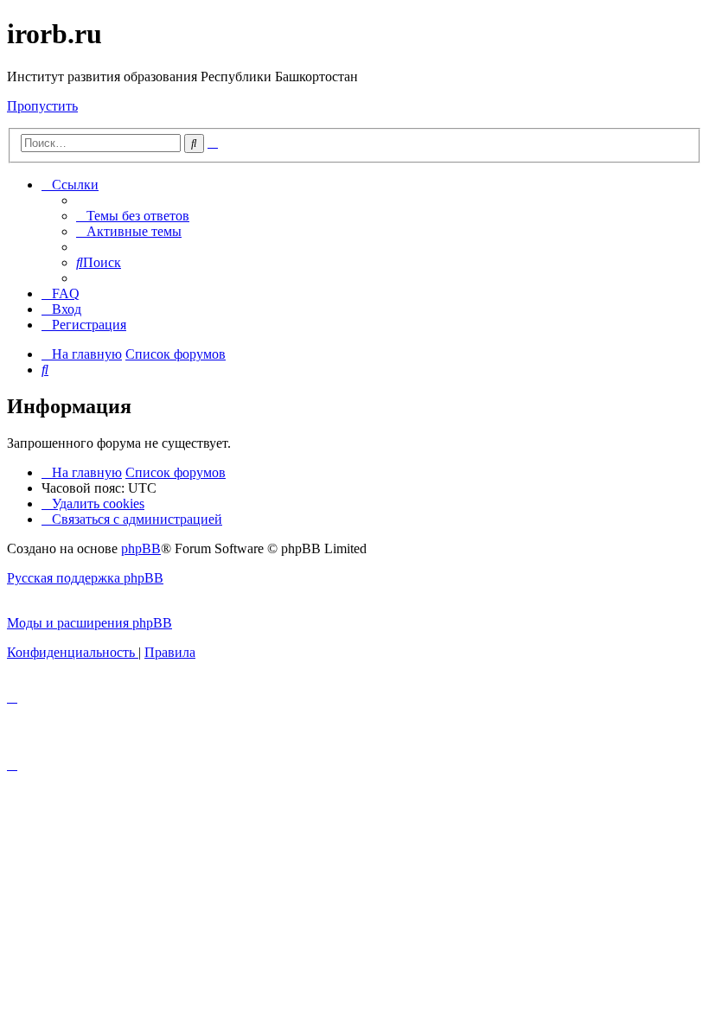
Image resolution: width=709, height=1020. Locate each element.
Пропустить (42, 106)
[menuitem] (132, 215)
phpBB (141, 548)
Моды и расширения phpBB (89, 622)
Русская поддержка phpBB (85, 578)
